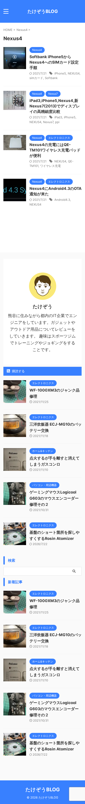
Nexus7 (48, 122)
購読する (18, 371)
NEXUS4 (74, 73)
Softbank (51, 78)
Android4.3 (62, 199)
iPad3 (58, 117)
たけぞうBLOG (42, 11)
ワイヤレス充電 (50, 166)
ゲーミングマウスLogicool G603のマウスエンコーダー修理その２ (54, 498)
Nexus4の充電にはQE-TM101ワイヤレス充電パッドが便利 (54, 150)
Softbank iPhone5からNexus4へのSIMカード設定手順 (54, 62)
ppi (57, 122)
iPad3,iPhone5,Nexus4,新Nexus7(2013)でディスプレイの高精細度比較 (54, 106)
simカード (36, 78)
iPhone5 (60, 73)
